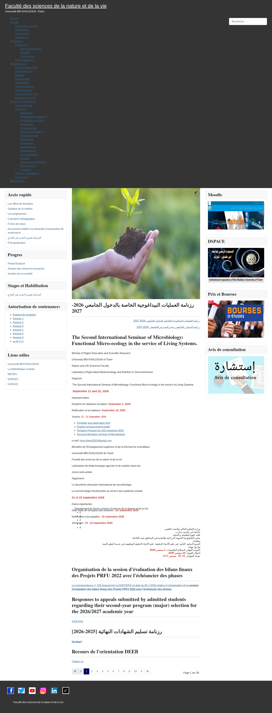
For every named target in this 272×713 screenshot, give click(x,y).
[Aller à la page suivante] (141, 671)
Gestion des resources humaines (26, 268)
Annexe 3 (18, 326)
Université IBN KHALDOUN (23, 364)
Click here (77, 621)
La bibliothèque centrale (21, 369)
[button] (138, 509)
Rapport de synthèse (24, 314)
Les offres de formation (20, 203)
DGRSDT (13, 379)
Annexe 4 (18, 330)
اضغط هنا (77, 641)
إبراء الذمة (18, 341)
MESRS (12, 374)
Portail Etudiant (16, 263)
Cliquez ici (78, 661)
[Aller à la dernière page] (147, 671)
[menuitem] (14, 18)
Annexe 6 (18, 337)
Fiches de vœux (17, 224)
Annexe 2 (18, 322)
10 (135, 671)
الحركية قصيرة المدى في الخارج (24, 237)
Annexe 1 (18, 318)
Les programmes (17, 213)
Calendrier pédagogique (21, 219)
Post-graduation (17, 242)
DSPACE (13, 384)
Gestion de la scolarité (20, 273)
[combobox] (248, 21)
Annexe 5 (18, 333)
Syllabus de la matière (20, 208)
